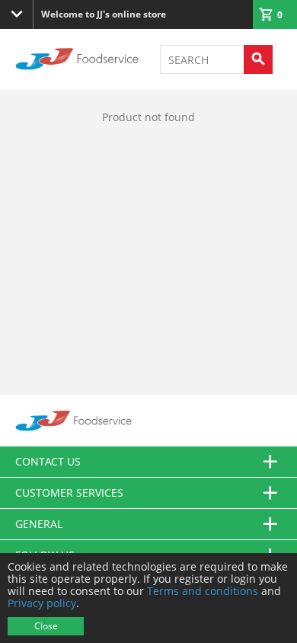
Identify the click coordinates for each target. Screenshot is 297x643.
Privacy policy (42, 603)
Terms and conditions (202, 591)
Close (46, 625)
